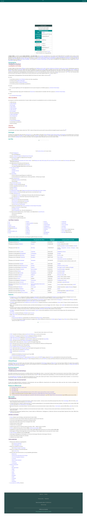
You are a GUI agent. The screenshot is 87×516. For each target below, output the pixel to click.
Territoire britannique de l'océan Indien (37, 190)
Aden (32, 276)
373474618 (29, 401)
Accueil (2, 1)
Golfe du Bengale (14, 114)
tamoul (68, 247)
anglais (59, 263)
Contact (45, 494)
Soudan (27, 229)
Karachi (32, 244)
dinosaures (28, 134)
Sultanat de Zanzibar (34, 428)
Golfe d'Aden (13, 106)
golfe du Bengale (21, 80)
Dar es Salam (34, 269)
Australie (68, 58)
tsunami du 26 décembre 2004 (19, 355)
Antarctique (42, 69)
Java (26, 58)
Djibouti (28, 232)
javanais (64, 259)
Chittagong (33, 253)
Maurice (27, 164)
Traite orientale (13, 432)
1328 (39, 319)
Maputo (33, 267)
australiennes (16, 198)
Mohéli (13, 172)
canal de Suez (22, 351)
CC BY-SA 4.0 (48, 502)
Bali (28, 58)
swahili (63, 267)
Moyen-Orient (11, 365)
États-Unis (53, 363)
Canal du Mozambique (15, 120)
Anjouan (14, 169)
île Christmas (15, 201)
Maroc (65, 319)
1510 (11, 343)
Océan (43, 32)
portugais (60, 267)
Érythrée (28, 230)
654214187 (23, 404)
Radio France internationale (56, 395)
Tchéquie (14, 478)
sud (32, 59)
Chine (41, 317)
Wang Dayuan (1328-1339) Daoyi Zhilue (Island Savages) (43, 393)
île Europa (44, 160)
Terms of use (43, 504)
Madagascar (16, 152)
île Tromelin (58, 160)
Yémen (27, 221)
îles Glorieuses (67, 160)
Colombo (33, 251)
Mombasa (33, 271)
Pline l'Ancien (36, 298)
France (63, 230)
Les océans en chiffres (15, 482)
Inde (58, 57)
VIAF (13, 466)
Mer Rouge (12, 105)
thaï (58, 257)
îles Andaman (15, 192)
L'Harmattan (58, 406)
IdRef (13, 469)
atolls (10, 70)
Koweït (9, 225)
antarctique (26, 349)
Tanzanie (46, 223)
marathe (67, 245)
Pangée (20, 135)
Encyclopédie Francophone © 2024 (43, 511)
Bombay (33, 247)
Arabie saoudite (11, 226)
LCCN (13, 470)
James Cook (19, 346)
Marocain (15, 317)
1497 (11, 338)
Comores (22, 282)
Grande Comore (15, 170)
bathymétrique (41, 151)
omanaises (15, 184)
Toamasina (33, 280)
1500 (11, 340)
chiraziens (26, 313)
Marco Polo (15, 314)
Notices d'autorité (14, 464)
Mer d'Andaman (13, 115)
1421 (11, 335)
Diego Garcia (25, 190)
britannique (44, 363)
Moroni (32, 282)
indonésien (60, 259)
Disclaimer (47, 498)
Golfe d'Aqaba (13, 103)
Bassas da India (37, 160)
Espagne (14, 475)
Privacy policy (41, 498)
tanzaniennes (16, 178)
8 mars (51, 357)
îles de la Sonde (64, 68)
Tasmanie (32, 91)
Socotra (19, 182)
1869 (11, 351)
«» (28, 395)
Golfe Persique (13, 108)
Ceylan (36, 310)
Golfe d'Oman (13, 109)
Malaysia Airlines (31, 357)
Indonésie (14, 58)
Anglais (14, 346)
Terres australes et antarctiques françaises (31, 205)
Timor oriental (65, 224)
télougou (73, 247)
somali (59, 272)
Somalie (28, 233)
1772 (11, 348)
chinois (58, 302)
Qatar (9, 229)
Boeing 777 (22, 357)
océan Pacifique (25, 59)
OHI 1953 (14, 388)
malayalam (63, 247)
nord (35, 57)
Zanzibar (18, 179)
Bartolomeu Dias (16, 337)
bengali (59, 248)
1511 (11, 345)
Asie (18, 365)
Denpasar (33, 260)
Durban (32, 265)
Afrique (19, 60)
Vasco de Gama (16, 338)
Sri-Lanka (44, 68)
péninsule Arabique (43, 57)
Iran (49, 57)
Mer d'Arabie (13, 111)
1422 (13, 335)
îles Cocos (15, 199)
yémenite (14, 182)
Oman (9, 232)
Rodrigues (16, 164)
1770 (11, 346)
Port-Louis (33, 286)
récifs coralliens (74, 69)
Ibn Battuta (19, 317)
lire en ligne (27, 404)
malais (61, 257)
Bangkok (33, 257)
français (59, 274)
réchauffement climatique (15, 376)
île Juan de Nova (51, 160)
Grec (20, 296)
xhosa (66, 265)
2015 (11, 358)
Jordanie (28, 224)
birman (59, 255)
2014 (11, 357)
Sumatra (22, 58)
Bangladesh (62, 57)
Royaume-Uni (65, 229)
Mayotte (15, 157)
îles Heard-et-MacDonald (19, 204)
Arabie (53, 319)
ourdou (59, 244)
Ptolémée (54, 296)
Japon (13, 473)
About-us (41, 494)
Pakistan (54, 57)
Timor (39, 58)
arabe (63, 272)
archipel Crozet (15, 208)
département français (27, 156)
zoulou (63, 265)
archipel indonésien (22, 82)
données (16, 467)
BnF (13, 467)
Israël (27, 226)
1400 (11, 334)
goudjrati (63, 245)
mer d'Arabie (22, 79)
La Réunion (15, 156)
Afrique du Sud (47, 227)
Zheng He (26, 335)
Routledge (66, 400)
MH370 (40, 357)
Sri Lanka (15, 189)
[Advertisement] (43, 17)
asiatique (17, 136)
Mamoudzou (34, 284)
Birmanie (69, 57)
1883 (11, 352)
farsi (58, 242)
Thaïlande (75, 57)
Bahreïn (15, 228)
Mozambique (47, 224)
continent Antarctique (41, 59)
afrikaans (60, 265)
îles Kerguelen (16, 210)
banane (28, 300)
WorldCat (14, 481)
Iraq (9, 223)
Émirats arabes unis (12, 231)
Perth (32, 263)
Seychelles (14, 173)
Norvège (64, 232)
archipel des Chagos (14, 190)
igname (34, 300)
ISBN (77, 400)
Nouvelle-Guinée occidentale (48, 58)
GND (13, 472)
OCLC (26, 401)
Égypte (27, 227)
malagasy (60, 280)
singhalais (60, 251)
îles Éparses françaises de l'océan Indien (22, 160)
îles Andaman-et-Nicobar (53, 68)
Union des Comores (14, 167)
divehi (59, 288)
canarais (75, 245)
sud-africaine (41, 211)
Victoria (32, 290)
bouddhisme (27, 302)
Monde (48, 51)
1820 (11, 349)
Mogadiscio (33, 272)
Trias (45, 134)
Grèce (13, 479)
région (20, 156)
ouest (49, 59)
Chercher (84, 1)
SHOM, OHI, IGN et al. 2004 (18, 387)
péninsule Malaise (30, 334)
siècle (13, 296)
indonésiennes (17, 193)
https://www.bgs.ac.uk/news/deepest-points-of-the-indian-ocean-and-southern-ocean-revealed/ (33, 391)
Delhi (37, 317)
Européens (23, 340)
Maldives (38, 68)
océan (42, 56)
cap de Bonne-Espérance (31, 337)
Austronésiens (41, 299)
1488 (11, 337)
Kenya (45, 221)
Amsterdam (17, 207)
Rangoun (33, 255)
